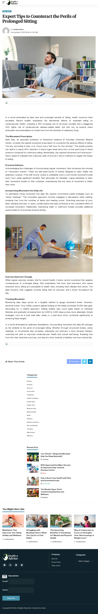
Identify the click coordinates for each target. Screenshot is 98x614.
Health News (31, 402)
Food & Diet (30, 391)
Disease (29, 384)
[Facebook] (4, 565)
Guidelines (30, 395)
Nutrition (30, 419)
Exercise (30, 388)
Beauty (29, 381)
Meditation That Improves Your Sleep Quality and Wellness (12, 532)
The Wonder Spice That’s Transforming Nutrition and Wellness (52, 491)
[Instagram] (10, 565)
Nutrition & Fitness (33, 422)
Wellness (7, 11)
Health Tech (31, 405)
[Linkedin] (16, 565)
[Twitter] (22, 565)
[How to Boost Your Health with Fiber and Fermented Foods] (33, 481)
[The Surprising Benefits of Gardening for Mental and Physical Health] (61, 521)
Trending (30, 429)
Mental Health (31, 412)
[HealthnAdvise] (12, 2)
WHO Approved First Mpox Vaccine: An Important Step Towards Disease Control (56, 467)
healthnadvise (18, 29)
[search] (94, 2)
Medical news (31, 408)
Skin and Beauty (32, 425)
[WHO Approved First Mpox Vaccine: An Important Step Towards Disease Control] (33, 468)
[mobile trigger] (4, 2)
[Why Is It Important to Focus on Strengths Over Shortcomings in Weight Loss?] (85, 521)
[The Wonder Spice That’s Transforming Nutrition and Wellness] (33, 492)
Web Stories (31, 432)
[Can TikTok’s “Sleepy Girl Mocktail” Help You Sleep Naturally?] (33, 457)
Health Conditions (33, 398)
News (29, 415)
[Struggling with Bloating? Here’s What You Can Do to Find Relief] (37, 521)
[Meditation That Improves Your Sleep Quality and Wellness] (13, 521)
